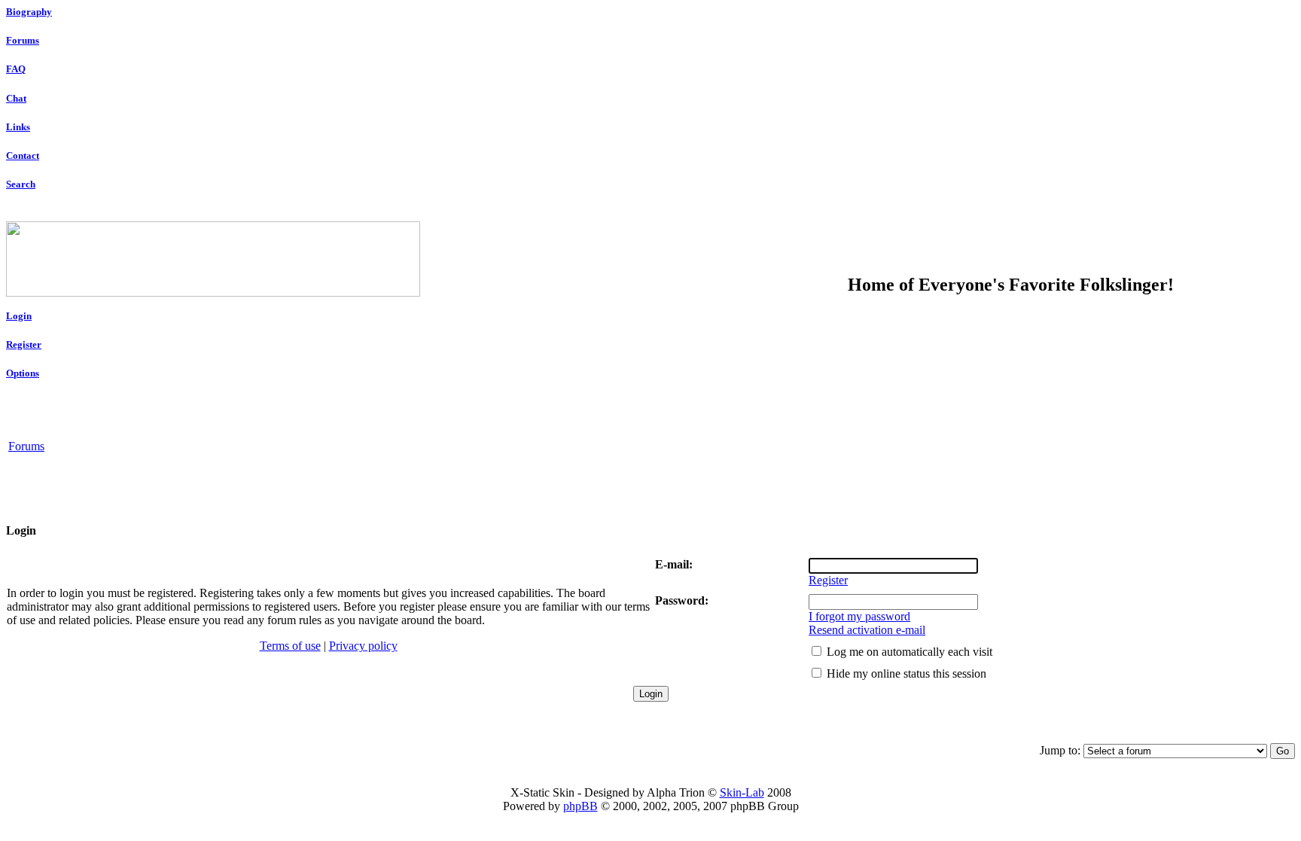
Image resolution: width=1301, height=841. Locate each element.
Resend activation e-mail (867, 629)
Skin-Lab (742, 792)
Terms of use (290, 645)
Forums (22, 40)
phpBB (580, 806)
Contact (22, 155)
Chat (16, 98)
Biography (29, 11)
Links (18, 127)
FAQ (16, 69)
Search (20, 184)
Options (22, 373)
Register (23, 344)
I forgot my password (859, 616)
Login (19, 315)
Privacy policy (363, 645)
